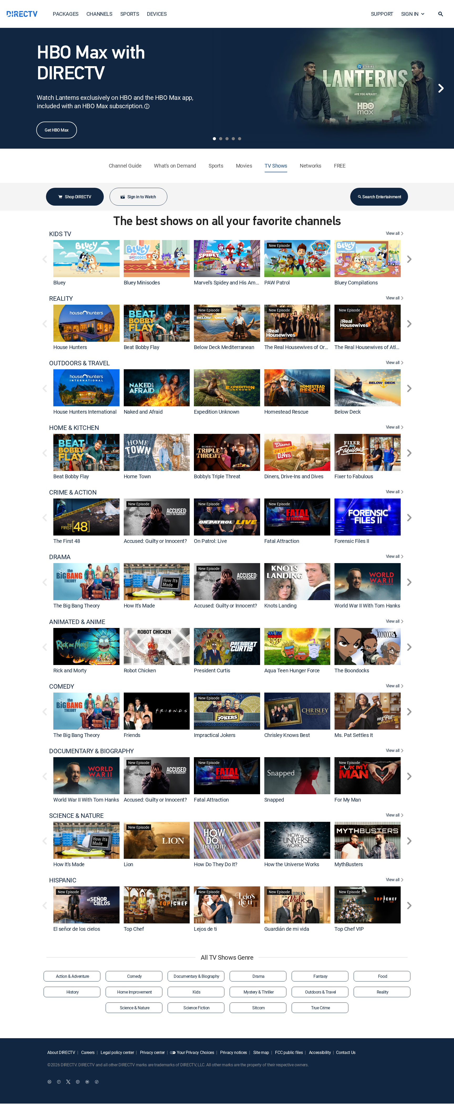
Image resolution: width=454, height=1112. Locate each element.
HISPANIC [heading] (62, 880)
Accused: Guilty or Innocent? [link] (155, 540)
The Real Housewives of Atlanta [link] (370, 347)
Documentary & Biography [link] (196, 976)
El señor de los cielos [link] (76, 928)
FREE (339, 165)
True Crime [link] (320, 1008)
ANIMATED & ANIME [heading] (77, 622)
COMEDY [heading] (61, 686)
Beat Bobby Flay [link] (141, 347)
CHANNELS (99, 13)
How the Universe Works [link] (291, 864)
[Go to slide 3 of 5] (227, 138)
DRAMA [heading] (60, 557)
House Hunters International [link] (84, 411)
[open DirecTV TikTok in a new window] (97, 1082)
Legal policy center (117, 1052)
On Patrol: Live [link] (210, 540)
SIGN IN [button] (410, 13)
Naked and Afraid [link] (143, 411)
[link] (86, 258)
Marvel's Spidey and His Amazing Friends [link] (239, 282)
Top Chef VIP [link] (349, 928)
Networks (310, 165)
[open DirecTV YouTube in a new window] (87, 1082)
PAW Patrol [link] (277, 282)
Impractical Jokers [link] (214, 735)
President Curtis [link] (212, 670)
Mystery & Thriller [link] (259, 992)
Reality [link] (383, 992)
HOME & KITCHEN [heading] (74, 428)
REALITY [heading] (61, 298)
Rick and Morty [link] (69, 670)
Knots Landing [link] (280, 605)
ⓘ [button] (146, 106)
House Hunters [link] (70, 347)
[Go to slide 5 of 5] (239, 138)
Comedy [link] (134, 976)
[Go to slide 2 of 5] (220, 138)
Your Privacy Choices (195, 1052)
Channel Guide (125, 165)
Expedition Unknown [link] (216, 411)
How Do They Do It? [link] (215, 864)
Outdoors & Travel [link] (320, 992)
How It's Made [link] (139, 605)
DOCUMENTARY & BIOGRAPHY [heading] (91, 751)
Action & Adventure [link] (72, 976)
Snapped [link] (274, 799)
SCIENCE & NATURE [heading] (76, 816)
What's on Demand (175, 165)
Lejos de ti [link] (205, 928)
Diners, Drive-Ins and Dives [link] (293, 476)
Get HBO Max (57, 130)
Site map (260, 1052)
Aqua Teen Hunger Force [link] (292, 670)
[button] (441, 14)
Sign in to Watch (141, 197)
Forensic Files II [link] (351, 540)
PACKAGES (66, 13)
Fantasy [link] (320, 976)
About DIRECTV (61, 1052)
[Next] (440, 88)
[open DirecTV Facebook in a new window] (59, 1082)
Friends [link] (132, 735)
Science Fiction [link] (196, 1008)
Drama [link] (258, 976)
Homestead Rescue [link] (286, 411)
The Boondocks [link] (351, 670)
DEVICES (157, 13)
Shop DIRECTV (78, 197)
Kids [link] (196, 992)
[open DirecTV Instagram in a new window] (78, 1082)
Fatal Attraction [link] (281, 540)
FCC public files (288, 1052)
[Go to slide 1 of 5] (214, 138)
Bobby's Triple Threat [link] (217, 476)
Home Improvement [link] (134, 992)
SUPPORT (382, 13)
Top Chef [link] (134, 928)
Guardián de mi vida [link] (286, 928)
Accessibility (319, 1052)
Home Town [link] (137, 476)
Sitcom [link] (258, 1008)
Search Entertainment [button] (381, 197)
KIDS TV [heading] (60, 234)
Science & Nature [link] (134, 1008)
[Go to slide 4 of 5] (233, 138)
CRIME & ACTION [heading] (72, 492)
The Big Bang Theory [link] (76, 605)
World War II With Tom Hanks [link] (367, 605)
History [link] (72, 992)
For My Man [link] (347, 799)
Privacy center (152, 1052)
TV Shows (276, 165)
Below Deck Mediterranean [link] (224, 347)
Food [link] (382, 976)
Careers (87, 1052)
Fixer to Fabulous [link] (353, 476)
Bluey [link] (59, 282)
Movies (244, 165)
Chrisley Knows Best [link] (287, 735)
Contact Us (345, 1052)
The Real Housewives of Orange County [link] (308, 347)
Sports (216, 165)
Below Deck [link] (347, 411)
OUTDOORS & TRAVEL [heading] (79, 363)
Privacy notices (233, 1052)
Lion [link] (128, 864)
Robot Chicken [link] (140, 670)
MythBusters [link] (348, 864)
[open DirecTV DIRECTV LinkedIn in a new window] (49, 1082)
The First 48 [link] (66, 540)
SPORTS (129, 13)
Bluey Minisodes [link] (142, 282)
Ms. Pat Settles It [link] (353, 735)
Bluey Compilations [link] (356, 282)
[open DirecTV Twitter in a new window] (68, 1082)
